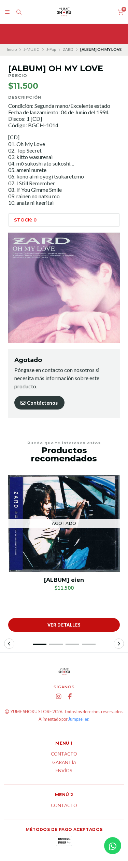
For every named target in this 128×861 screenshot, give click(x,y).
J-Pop (51, 49)
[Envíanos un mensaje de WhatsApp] (112, 845)
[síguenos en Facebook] (69, 696)
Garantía (64, 762)
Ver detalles (64, 625)
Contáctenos (42, 403)
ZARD (68, 49)
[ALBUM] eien (64, 580)
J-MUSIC (31, 49)
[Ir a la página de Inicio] (64, 11)
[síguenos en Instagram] (58, 696)
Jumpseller (78, 719)
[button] (39, 644)
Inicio (12, 49)
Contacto (64, 754)
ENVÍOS (64, 771)
